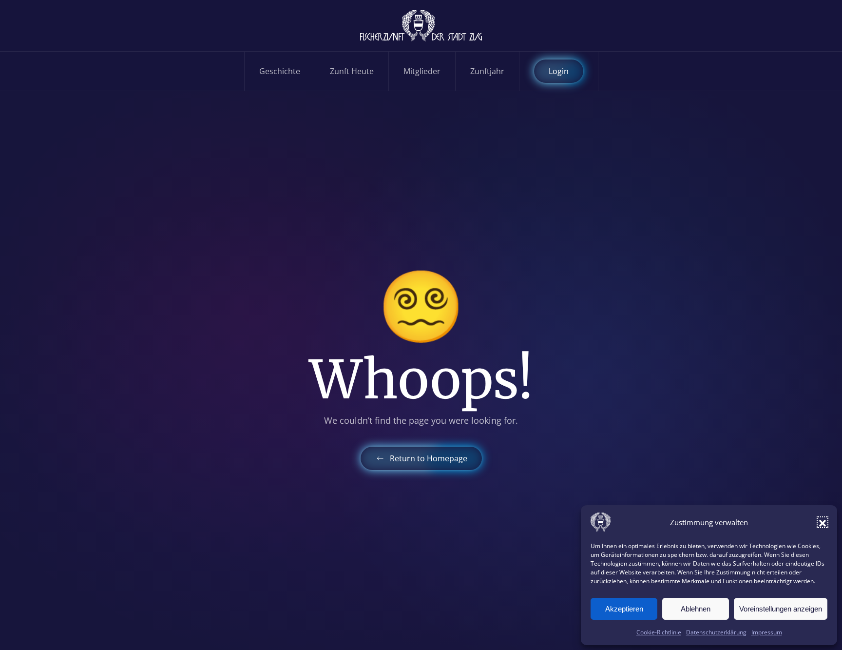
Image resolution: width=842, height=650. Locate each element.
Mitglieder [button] (421, 71)
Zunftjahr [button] (487, 71)
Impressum (766, 632)
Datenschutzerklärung (716, 632)
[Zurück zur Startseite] (421, 25)
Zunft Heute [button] (352, 71)
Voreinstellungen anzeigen (780, 609)
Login (559, 71)
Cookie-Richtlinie (658, 632)
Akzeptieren (624, 609)
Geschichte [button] (279, 71)
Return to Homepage (428, 458)
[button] (822, 522)
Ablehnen (695, 609)
